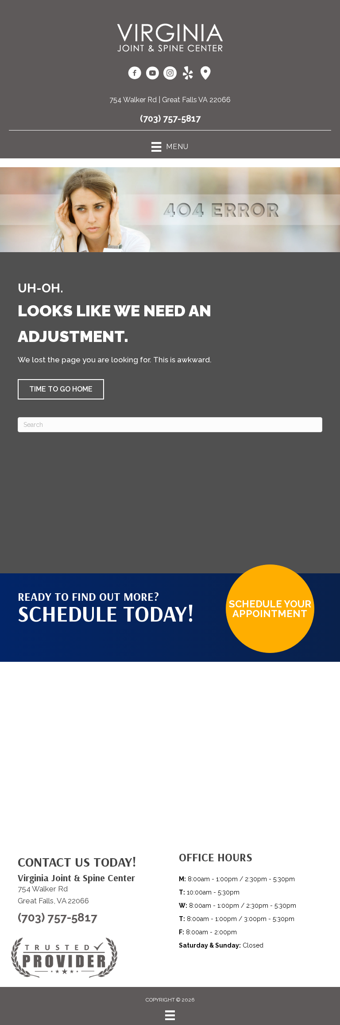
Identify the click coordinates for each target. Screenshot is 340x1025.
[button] (61, 389)
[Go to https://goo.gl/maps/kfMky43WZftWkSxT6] (205, 73)
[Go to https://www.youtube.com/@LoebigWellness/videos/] (152, 74)
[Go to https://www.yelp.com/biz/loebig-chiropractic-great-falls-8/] (187, 73)
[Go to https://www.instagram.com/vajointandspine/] (170, 74)
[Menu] (170, 1015)
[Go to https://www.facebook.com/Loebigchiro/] (134, 74)
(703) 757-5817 (170, 118)
